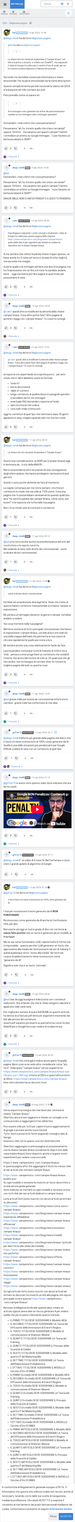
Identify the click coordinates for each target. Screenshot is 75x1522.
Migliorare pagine (41, 38)
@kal (10, 45)
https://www (10, 1175)
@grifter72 (9, 783)
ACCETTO (66, 1516)
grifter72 (17, 732)
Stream (4, 14)
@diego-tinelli (11, 38)
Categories (24, 14)
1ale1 (15, 220)
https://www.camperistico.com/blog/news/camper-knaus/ (35, 239)
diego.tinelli (18, 168)
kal (13, 33)
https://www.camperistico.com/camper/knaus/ (40, 1078)
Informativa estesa (61, 1509)
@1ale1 (7, 311)
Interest (13, 14)
